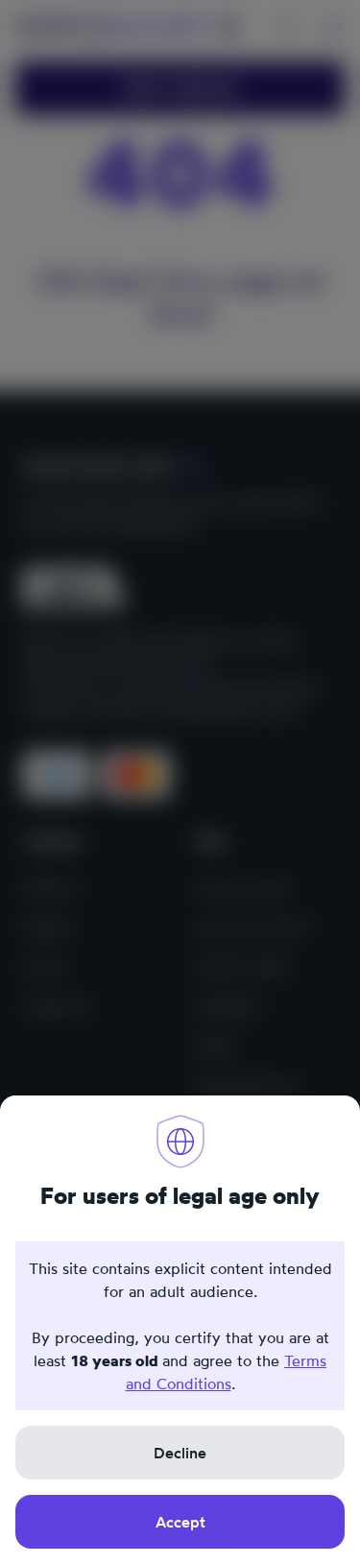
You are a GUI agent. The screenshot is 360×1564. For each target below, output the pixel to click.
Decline (180, 1452)
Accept (180, 1521)
